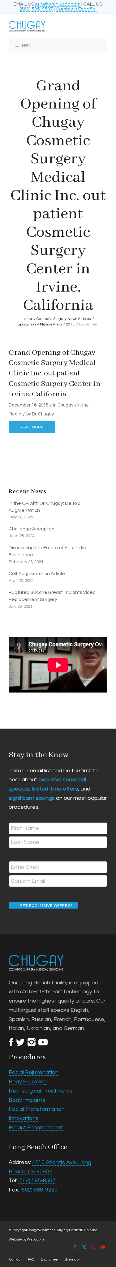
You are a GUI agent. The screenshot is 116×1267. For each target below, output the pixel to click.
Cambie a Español (76, 8)
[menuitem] (15, 1259)
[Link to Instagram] (93, 1247)
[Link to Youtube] (102, 1247)
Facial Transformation (37, 1109)
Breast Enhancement (36, 1127)
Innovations (23, 1118)
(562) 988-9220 (39, 1190)
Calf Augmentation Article (37, 573)
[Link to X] (84, 1247)
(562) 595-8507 (36, 8)
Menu (27, 45)
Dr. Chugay (43, 414)
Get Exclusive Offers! (45, 906)
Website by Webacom (26, 1239)
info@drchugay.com (57, 4)
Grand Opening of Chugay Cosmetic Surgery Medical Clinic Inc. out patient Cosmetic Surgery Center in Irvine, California (55, 373)
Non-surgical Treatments (41, 1091)
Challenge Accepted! (32, 528)
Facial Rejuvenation (33, 1072)
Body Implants (27, 1100)
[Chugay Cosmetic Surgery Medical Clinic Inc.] (48, 26)
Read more (31, 427)
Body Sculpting (28, 1082)
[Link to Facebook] (74, 1247)
